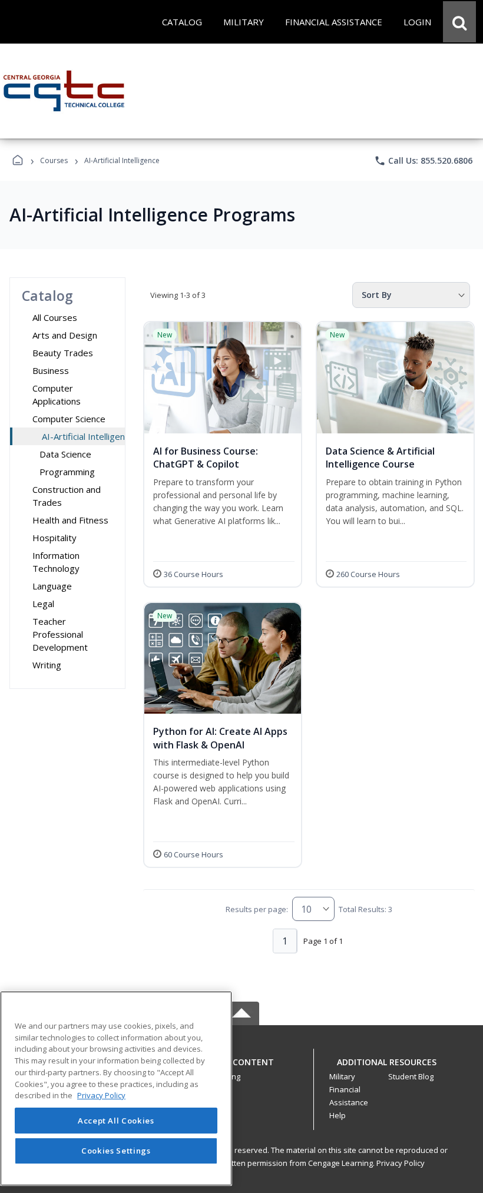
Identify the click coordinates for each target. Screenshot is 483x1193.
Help (337, 1115)
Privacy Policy (400, 1163)
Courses (54, 160)
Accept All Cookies (116, 1120)
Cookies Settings (116, 1150)
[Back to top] (241, 1068)
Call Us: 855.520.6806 (423, 161)
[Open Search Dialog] (459, 21)
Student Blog (411, 1076)
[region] (116, 1088)
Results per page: (257, 909)
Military (342, 1076)
